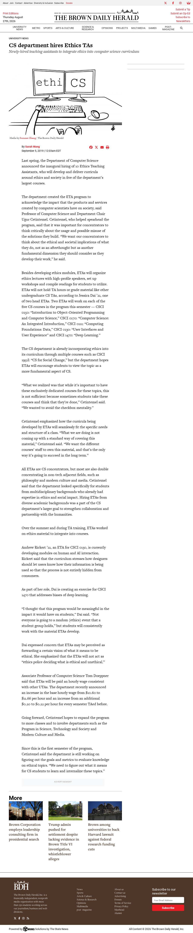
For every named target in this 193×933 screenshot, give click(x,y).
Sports (47, 28)
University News (19, 28)
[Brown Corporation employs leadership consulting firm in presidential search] (26, 810)
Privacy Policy (121, 906)
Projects (122, 28)
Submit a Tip (183, 9)
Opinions (81, 903)
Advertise (28, 3)
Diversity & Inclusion (43, 3)
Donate (69, 3)
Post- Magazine (168, 28)
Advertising (120, 896)
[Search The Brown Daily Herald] (181, 28)
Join (12, 3)
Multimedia (138, 28)
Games (153, 28)
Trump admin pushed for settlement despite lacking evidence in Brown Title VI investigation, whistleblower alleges (63, 841)
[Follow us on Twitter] (15, 918)
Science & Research (88, 28)
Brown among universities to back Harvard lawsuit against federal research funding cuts (103, 836)
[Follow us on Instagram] (23, 918)
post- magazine (84, 909)
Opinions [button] (107, 28)
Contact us (119, 892)
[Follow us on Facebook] (19, 918)
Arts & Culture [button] (65, 28)
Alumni (118, 913)
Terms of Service (122, 903)
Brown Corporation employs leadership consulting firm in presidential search (25, 832)
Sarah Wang (32, 146)
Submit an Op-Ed (180, 13)
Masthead (119, 909)
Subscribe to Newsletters (183, 19)
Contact (18, 3)
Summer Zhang (28, 138)
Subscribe (59, 3)
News (80, 889)
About (5, 3)
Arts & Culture (84, 896)
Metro (36, 28)
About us (119, 889)
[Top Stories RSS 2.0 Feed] (28, 918)
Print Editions (10, 13)
